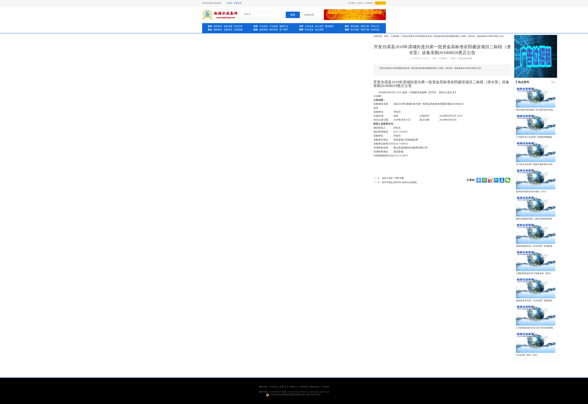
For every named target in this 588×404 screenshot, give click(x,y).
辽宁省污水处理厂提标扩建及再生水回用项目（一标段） (535, 164)
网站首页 (263, 387)
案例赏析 (329, 26)
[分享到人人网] (501, 180)
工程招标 (395, 36)
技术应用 (238, 26)
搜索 (292, 14)
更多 (553, 82)
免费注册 (237, 3)
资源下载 (365, 29)
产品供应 (263, 26)
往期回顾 (238, 29)
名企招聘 (319, 29)
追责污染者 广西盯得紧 (393, 178)
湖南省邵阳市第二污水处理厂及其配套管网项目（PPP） (535, 246)
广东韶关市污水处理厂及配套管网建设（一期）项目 (535, 137)
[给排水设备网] (219, 19)
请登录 (229, 3)
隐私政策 (314, 387)
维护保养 (273, 29)
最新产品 (283, 26)
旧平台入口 (380, 3)
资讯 (386, 36)
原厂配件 (283, 29)
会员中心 (360, 3)
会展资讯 (228, 29)
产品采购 (273, 26)
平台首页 (352, 3)
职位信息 (309, 29)
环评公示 (375, 26)
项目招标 (355, 26)
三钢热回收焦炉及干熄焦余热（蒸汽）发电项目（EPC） (535, 273)
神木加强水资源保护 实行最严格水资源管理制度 (535, 110)
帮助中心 (294, 387)
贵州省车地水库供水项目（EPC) (531, 191)
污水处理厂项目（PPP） (527, 355)
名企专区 (319, 26)
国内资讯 (218, 26)
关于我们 (273, 387)
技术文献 (355, 29)
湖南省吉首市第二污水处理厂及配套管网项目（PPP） (535, 300)
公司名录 (309, 26)
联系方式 (283, 387)
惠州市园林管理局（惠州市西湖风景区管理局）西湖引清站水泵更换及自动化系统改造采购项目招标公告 (535, 219)
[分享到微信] (507, 180)
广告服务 (324, 387)
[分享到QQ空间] (484, 180)
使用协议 (304, 387)
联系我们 (369, 3)
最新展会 (218, 29)
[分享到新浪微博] (490, 180)
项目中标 (365, 26)
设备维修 (263, 29)
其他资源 (375, 29)
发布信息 (309, 14)
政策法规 (228, 26)
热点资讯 (523, 82)
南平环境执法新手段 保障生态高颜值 (399, 182)
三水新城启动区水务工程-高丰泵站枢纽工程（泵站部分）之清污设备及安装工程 (535, 328)
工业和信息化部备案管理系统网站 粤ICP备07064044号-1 (295, 394)
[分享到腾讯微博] (496, 180)
